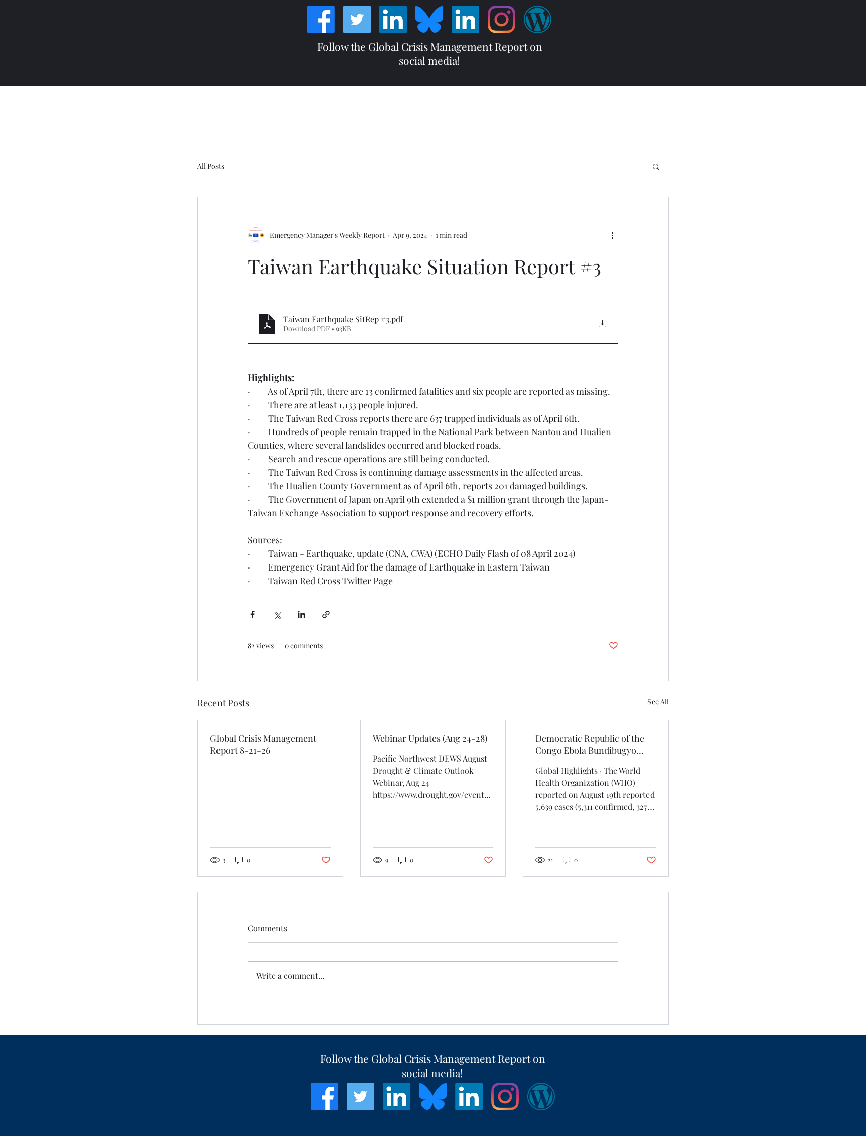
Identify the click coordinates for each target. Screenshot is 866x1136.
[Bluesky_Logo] (429, 19)
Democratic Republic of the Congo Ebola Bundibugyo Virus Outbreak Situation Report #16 (589, 744)
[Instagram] (501, 19)
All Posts (210, 166)
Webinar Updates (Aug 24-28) (430, 738)
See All (658, 701)
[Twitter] (357, 19)
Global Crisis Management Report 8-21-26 (263, 744)
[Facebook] (321, 19)
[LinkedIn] (393, 19)
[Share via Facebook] (252, 614)
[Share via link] (326, 614)
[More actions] (612, 235)
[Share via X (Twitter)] (277, 614)
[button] (656, 166)
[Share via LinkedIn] (301, 614)
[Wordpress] (537, 19)
